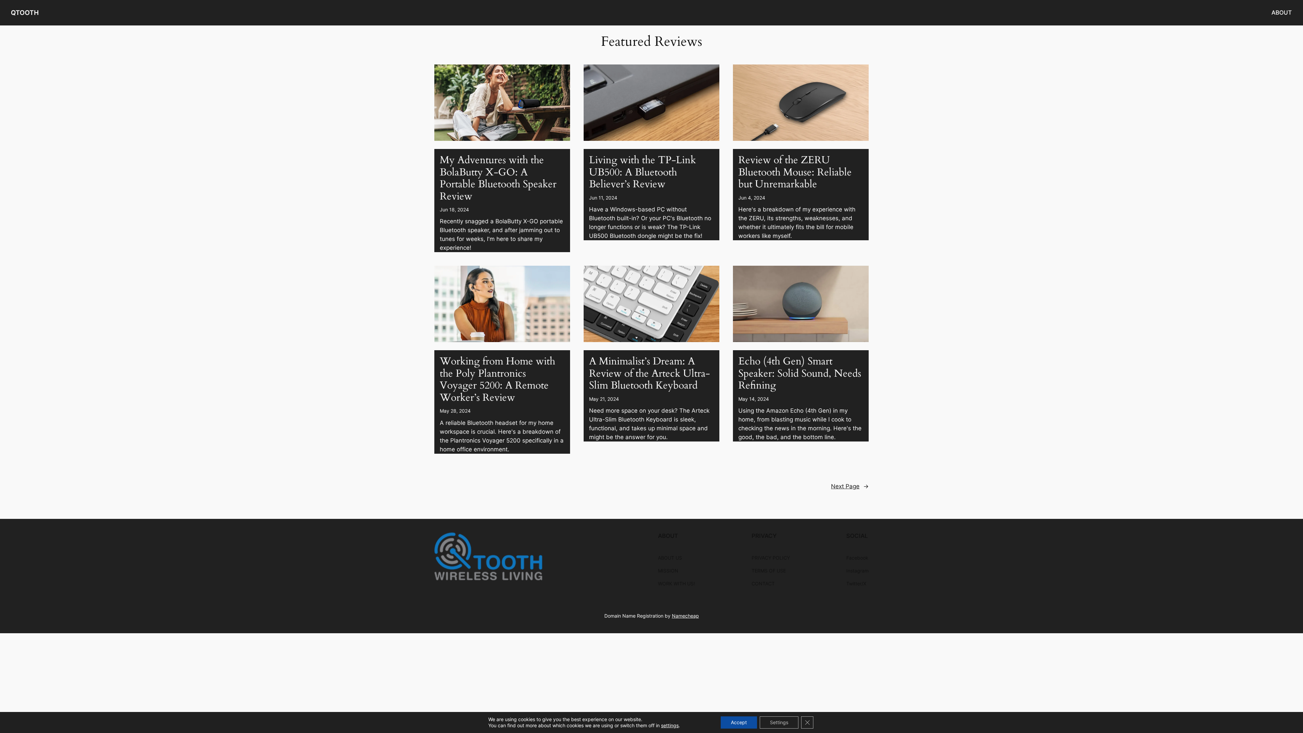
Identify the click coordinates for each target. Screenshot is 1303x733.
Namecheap (685, 616)
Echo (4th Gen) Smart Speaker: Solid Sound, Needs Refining (799, 374)
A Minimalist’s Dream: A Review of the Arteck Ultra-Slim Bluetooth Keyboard (649, 374)
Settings (779, 722)
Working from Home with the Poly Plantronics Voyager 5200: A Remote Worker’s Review (497, 380)
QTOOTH (25, 12)
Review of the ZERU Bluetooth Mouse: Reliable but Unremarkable (795, 172)
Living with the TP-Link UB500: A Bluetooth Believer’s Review (642, 172)
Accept (739, 722)
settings (670, 725)
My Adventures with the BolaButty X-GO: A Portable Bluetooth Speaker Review (498, 178)
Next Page (850, 486)
